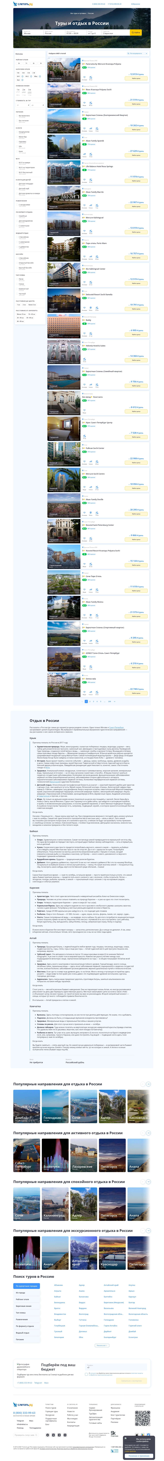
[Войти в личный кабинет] (149, 4)
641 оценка (91, 298)
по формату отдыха (25, 1326)
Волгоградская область (114, 1314)
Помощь (20, 1428)
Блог (47, 1424)
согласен (93, 1373)
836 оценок (91, 119)
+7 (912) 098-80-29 (114, 4)
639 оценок (91, 324)
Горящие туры (51, 1411)
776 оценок (91, 144)
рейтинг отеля (22, 1299)
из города (20, 1292)
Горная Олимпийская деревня (89, 1326)
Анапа (81, 1291)
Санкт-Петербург (116, 727)
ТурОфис (93, 1414)
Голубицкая (59, 1326)
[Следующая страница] (114, 701)
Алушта (57, 1291)
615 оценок (91, 375)
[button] (33, 33)
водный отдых (22, 1333)
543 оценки (91, 503)
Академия (115, 1411)
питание (20, 1339)
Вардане (83, 1308)
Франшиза (115, 1408)
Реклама (114, 1422)
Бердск (82, 1302)
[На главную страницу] (24, 4)
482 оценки (91, 554)
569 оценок (91, 477)
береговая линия (23, 1306)
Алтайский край (111, 1285)
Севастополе (44, 796)
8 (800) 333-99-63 (98, 4)
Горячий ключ (135, 1326)
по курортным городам (26, 1286)
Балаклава (83, 1297)
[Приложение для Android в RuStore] (148, 1435)
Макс (46, 1383)
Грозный (58, 1331)
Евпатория (54, 782)
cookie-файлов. (130, 1451)
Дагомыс (83, 1331)
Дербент (107, 1331)
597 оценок (91, 400)
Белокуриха (59, 1302)
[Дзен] (65, 1435)
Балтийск (108, 1297)
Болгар (132, 1302)
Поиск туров (50, 1408)
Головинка (133, 1320)
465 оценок (91, 580)
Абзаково (58, 1285)
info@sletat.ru (22, 1424)
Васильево (109, 1308)
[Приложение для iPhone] (137, 1435)
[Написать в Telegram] (125, 4)
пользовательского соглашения (83, 1447)
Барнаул (132, 1297)
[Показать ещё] (148, 1084)
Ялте (48, 767)
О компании (72, 1408)
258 (109, 701)
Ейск (81, 1337)
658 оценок (91, 272)
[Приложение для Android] (142, 1435)
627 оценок (91, 349)
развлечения (22, 1319)
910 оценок (91, 67)
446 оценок (91, 631)
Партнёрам (116, 1418)
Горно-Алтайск (110, 1326)
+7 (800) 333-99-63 (24, 1383)
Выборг (57, 1320)
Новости (71, 1411)
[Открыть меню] (144, 4)
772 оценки (91, 170)
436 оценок (91, 682)
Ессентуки (133, 1337)
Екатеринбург (110, 1337)
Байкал (57, 1297)
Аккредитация (73, 1426)
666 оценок (91, 247)
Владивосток (60, 1314)
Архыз (131, 1291)
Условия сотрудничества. (48, 1449)
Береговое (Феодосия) (114, 1302)
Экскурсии (49, 1415)
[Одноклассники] (59, 1435)
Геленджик (109, 1320)
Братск (57, 1308)
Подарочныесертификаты (51, 1419)
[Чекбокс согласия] (86, 1374)
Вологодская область (138, 1314)
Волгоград (83, 1314)
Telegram (38, 1383)
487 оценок (91, 529)
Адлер (82, 1285)
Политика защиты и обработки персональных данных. (75, 1449)
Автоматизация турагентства (95, 1418)
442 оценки (91, 657)
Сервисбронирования (95, 1409)
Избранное (135, 4)
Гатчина (82, 1320)
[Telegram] (47, 1435)
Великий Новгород (137, 1308)
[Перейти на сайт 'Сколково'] (114, 1435)
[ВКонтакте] (53, 1435)
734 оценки (91, 195)
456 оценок (91, 605)
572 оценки (91, 452)
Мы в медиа (72, 1418)
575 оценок (91, 426)
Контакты (71, 1422)
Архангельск (109, 1291)
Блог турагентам (118, 1415)
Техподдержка (35, 1428)
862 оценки (91, 93)
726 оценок (91, 221)
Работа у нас (72, 1415)
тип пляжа (20, 1313)
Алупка (132, 1285)
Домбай (132, 1331)
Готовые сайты (95, 1423)
